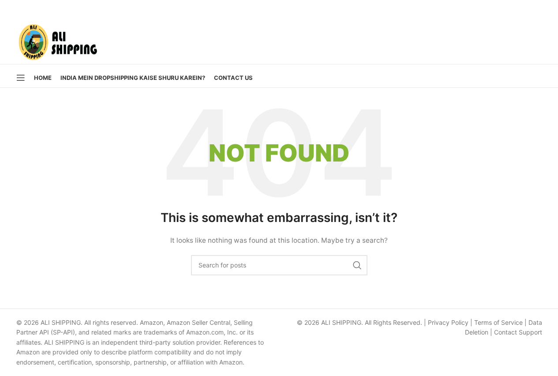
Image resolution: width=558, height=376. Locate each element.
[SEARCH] (357, 265)
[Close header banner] (547, 9)
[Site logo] (57, 40)
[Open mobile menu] (21, 77)
